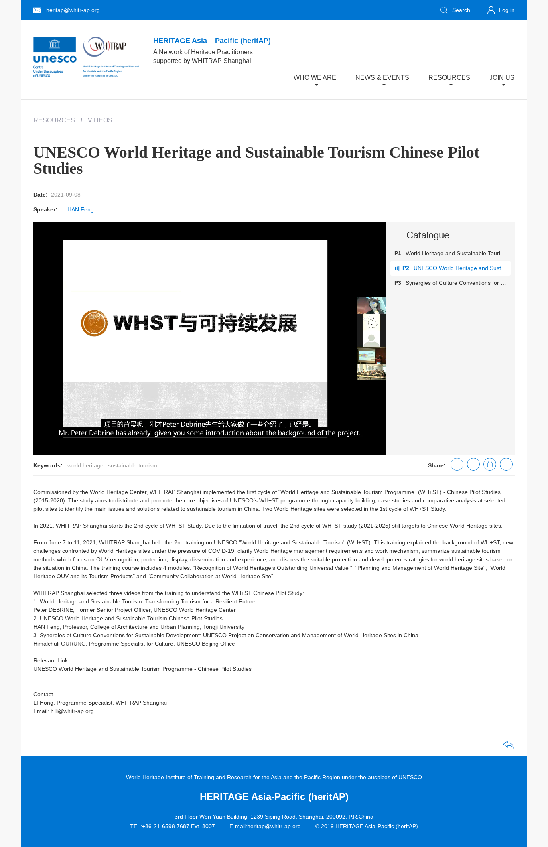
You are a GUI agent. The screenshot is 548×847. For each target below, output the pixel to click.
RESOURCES (449, 77)
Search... (463, 10)
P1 (397, 253)
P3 (397, 283)
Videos (100, 120)
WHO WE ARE (315, 77)
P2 (405, 268)
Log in (507, 10)
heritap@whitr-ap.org (73, 10)
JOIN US (502, 77)
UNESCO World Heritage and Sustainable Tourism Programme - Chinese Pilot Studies (142, 669)
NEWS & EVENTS (382, 77)
